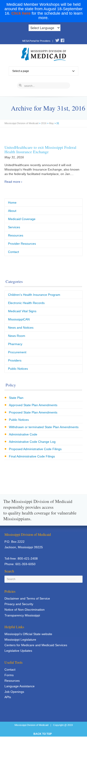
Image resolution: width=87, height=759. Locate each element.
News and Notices (20, 327)
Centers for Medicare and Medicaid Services (35, 645)
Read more (12, 181)
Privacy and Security (18, 604)
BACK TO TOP (42, 733)
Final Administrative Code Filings (32, 456)
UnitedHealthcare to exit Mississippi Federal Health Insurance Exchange (40, 149)
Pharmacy (15, 344)
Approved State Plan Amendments (33, 405)
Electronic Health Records (26, 303)
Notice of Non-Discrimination (24, 609)
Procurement (17, 352)
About (12, 211)
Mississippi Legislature (20, 639)
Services (14, 227)
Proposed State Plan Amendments (33, 412)
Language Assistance (19, 686)
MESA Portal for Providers (36, 41)
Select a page (20, 71)
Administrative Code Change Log (32, 441)
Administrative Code (23, 434)
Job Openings (14, 691)
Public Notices (18, 368)
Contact (13, 252)
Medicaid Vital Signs (22, 311)
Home (12, 202)
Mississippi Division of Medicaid (21, 123)
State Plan (16, 397)
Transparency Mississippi (22, 615)
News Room (16, 336)
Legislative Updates (18, 650)
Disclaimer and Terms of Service (27, 598)
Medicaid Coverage (21, 219)
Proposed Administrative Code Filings (35, 449)
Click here (21, 13)
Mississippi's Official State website (28, 634)
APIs (7, 697)
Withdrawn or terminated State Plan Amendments (44, 427)
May (51, 123)
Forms (9, 675)
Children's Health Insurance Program (34, 294)
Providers (14, 360)
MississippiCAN (19, 319)
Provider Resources (22, 243)
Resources (15, 235)
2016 (43, 123)
